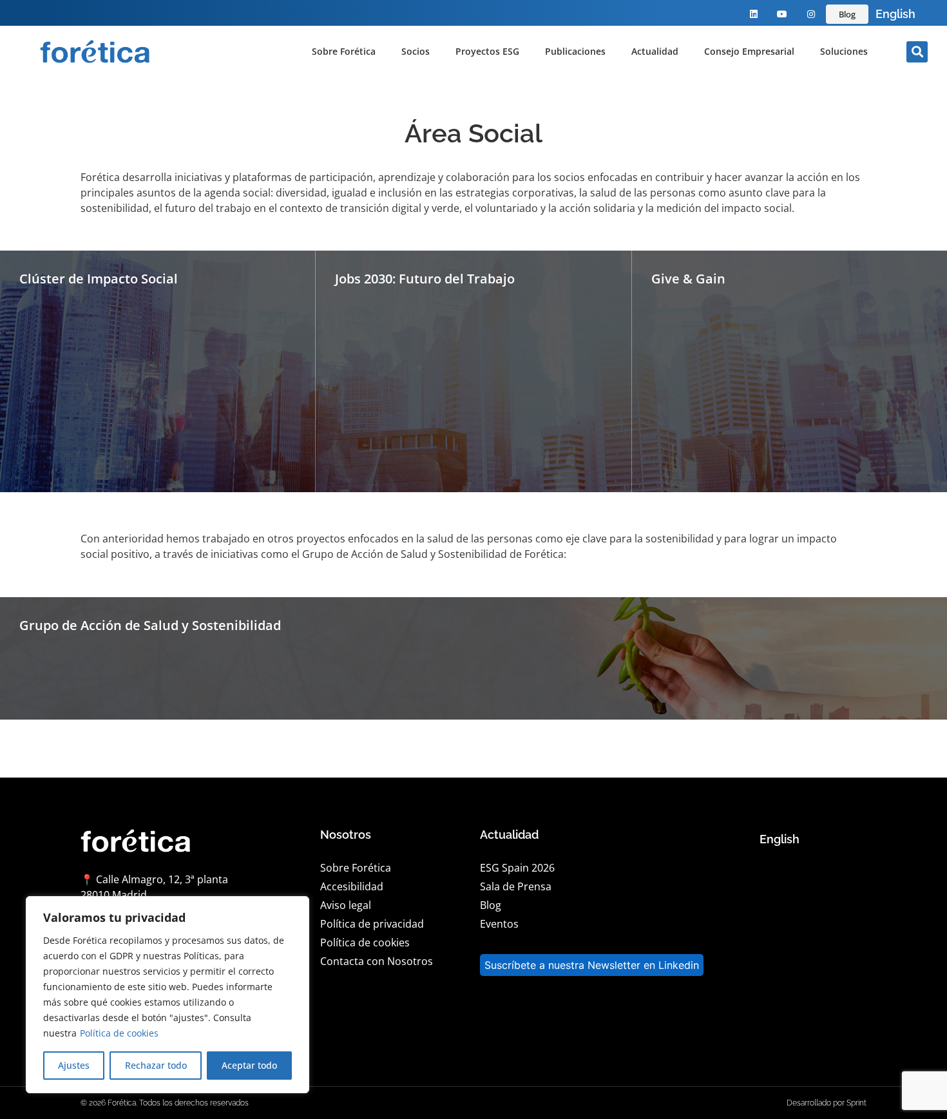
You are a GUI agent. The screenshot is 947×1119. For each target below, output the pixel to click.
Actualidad (654, 51)
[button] (917, 51)
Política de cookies (119, 1033)
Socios (415, 51)
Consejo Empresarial (749, 51)
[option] (895, 14)
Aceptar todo (249, 1065)
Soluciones (844, 51)
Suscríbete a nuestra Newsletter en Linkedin (591, 965)
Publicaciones (575, 51)
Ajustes (74, 1065)
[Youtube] (782, 14)
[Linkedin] (753, 14)
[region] (167, 994)
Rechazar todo (156, 1065)
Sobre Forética (344, 51)
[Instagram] (811, 14)
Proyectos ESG (487, 51)
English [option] (895, 14)
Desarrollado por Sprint (826, 1102)
